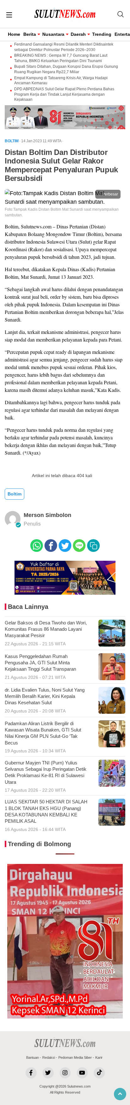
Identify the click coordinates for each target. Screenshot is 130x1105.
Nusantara (53, 34)
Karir (99, 1057)
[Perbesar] (65, 202)
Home (14, 34)
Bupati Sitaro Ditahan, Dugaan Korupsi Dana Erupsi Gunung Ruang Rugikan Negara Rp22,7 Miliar (66, 69)
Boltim (14, 493)
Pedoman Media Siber (75, 1057)
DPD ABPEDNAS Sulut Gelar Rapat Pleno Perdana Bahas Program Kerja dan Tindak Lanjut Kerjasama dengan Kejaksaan (64, 94)
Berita (29, 34)
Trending (101, 34)
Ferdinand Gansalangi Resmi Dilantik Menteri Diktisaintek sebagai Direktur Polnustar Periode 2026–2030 (63, 47)
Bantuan (32, 1057)
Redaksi (48, 1057)
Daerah (78, 34)
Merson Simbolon (47, 515)
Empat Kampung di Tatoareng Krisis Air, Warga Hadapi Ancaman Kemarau (61, 81)
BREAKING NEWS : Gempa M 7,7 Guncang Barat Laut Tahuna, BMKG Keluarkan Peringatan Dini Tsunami (60, 58)
